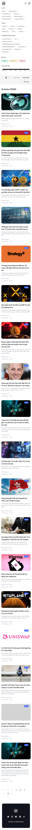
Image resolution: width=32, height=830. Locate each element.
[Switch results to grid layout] (6, 77)
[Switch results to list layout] (9, 77)
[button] (29, 3)
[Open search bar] (25, 3)
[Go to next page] (13, 793)
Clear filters (26, 77)
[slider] (2, 69)
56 (8, 793)
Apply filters (16, 77)
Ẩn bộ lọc (26, 81)
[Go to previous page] (4, 790)
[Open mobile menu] (29, 3)
